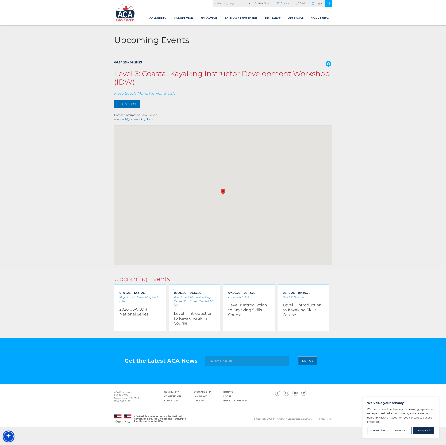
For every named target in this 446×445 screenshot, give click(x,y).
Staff (302, 3)
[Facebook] (328, 64)
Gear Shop (264, 3)
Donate (285, 3)
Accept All (423, 430)
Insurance (272, 18)
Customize (378, 430)
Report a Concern (235, 400)
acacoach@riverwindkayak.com (134, 119)
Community (157, 18)
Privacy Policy (325, 419)
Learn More (127, 103)
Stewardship (202, 392)
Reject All (401, 430)
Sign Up (307, 360)
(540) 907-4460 (122, 401)
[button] (328, 3)
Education (209, 18)
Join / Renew (320, 18)
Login (319, 3)
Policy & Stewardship (241, 18)
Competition (183, 18)
